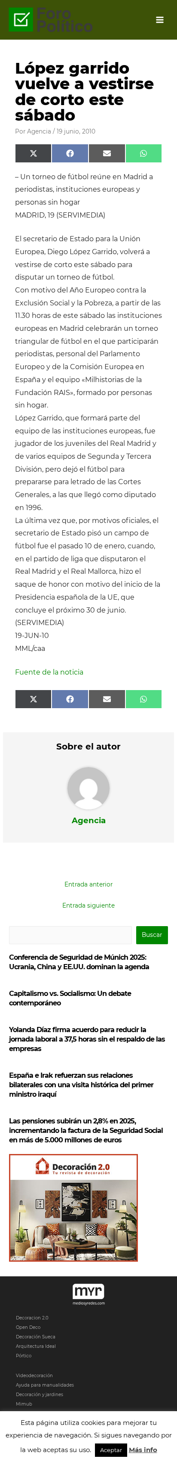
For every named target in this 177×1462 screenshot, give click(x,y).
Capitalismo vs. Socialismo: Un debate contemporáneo (70, 998)
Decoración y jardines (39, 1394)
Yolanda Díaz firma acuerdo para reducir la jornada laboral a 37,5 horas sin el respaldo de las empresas (87, 1039)
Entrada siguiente (88, 905)
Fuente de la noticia (49, 672)
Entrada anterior (88, 884)
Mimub (24, 1404)
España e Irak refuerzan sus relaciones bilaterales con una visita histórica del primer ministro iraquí (81, 1084)
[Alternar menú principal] (160, 20)
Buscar (152, 934)
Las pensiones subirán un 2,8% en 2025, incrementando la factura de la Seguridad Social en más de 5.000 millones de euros (86, 1130)
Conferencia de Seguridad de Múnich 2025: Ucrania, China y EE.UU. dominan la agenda (79, 962)
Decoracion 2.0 (32, 1318)
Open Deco (28, 1327)
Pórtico (23, 1356)
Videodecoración (34, 1375)
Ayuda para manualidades (45, 1385)
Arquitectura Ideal (36, 1346)
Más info (143, 1450)
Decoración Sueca (35, 1337)
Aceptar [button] (111, 1449)
